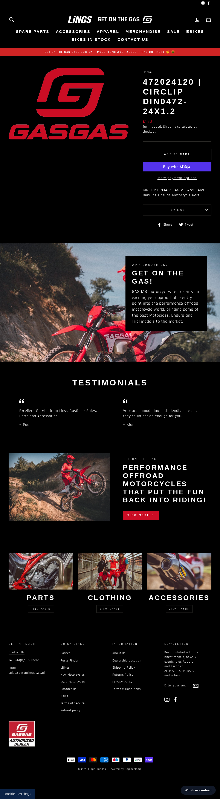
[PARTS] (41, 571)
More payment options (177, 178)
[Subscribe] (196, 685)
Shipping (169, 127)
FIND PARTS (41, 609)
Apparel (108, 31)
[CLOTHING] (110, 571)
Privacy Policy (122, 682)
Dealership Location (126, 660)
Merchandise (143, 31)
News (64, 696)
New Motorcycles (73, 675)
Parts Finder (70, 660)
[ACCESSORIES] (179, 571)
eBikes (195, 31)
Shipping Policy (123, 668)
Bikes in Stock (91, 39)
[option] (110, 52)
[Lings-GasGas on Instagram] (167, 699)
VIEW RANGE (179, 609)
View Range (110, 609)
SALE (173, 31)
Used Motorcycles (73, 682)
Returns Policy (122, 675)
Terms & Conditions (126, 689)
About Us (118, 653)
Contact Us (133, 39)
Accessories (73, 31)
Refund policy (71, 710)
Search (66, 653)
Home (147, 72)
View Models (140, 515)
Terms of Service (73, 703)
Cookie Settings (17, 793)
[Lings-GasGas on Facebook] (175, 699)
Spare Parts (32, 31)
